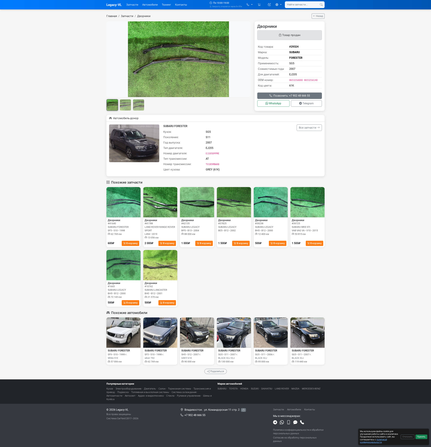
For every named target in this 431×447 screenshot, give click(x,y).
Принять (421, 437)
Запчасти (132, 4)
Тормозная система (179, 388)
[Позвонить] (302, 422)
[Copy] (243, 410)
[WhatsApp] (282, 422)
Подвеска (123, 392)
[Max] (295, 422)
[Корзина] (259, 5)
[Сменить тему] (269, 5)
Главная (111, 16)
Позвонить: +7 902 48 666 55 (291, 95)
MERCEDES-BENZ (311, 388)
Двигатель (150, 388)
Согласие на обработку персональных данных (295, 439)
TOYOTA (233, 388)
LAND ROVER (282, 388)
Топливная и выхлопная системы (150, 392)
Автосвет (130, 395)
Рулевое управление (189, 395)
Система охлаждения (184, 392)
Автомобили (150, 4)
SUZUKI (255, 388)
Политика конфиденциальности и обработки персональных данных (298, 431)
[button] (250, 5)
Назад (319, 16)
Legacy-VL (114, 5)
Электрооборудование (128, 388)
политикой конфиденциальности (373, 440)
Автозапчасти (114, 395)
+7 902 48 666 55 (195, 415)
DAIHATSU (266, 388)
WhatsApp (275, 103)
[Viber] (289, 422)
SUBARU (222, 388)
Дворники (144, 16)
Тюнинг (166, 4)
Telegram (308, 103)
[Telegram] (275, 422)
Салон (161, 388)
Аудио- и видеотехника (151, 395)
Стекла (170, 395)
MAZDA (295, 388)
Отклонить (407, 437)
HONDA (244, 388)
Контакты (181, 4)
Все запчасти (308, 127)
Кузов (109, 388)
